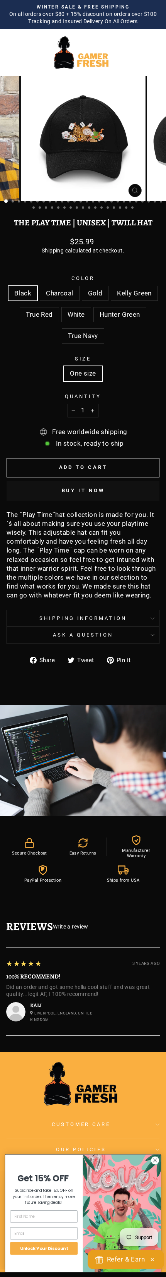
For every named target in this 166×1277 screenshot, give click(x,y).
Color (83, 278)
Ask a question (83, 635)
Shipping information (83, 618)
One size (83, 373)
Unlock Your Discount (44, 1248)
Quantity (83, 396)
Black (22, 293)
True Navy (83, 336)
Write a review (70, 926)
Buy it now (83, 490)
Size (83, 359)
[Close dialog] (155, 1160)
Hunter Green (120, 314)
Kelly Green (134, 293)
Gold (95, 293)
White (76, 314)
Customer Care (81, 1124)
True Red (39, 314)
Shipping (53, 250)
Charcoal (59, 293)
